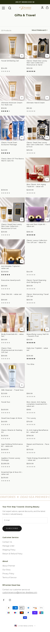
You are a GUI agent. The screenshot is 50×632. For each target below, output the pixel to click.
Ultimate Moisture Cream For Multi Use (11, 104)
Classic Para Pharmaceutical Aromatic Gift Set (12, 350)
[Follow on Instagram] (10, 600)
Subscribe (12, 528)
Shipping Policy (8, 550)
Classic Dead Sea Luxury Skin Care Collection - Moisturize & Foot (11, 226)
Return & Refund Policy (12, 554)
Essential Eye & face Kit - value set (12, 473)
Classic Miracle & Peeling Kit (11, 431)
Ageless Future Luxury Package (10, 459)
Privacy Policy (8, 574)
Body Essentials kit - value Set (12, 335)
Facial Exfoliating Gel (10, 61)
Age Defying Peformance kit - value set (12, 445)
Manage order (8, 546)
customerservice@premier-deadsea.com (19, 592)
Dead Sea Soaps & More (11, 418)
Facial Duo (5, 402)
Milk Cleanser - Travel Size (12, 390)
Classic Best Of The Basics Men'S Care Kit (12, 160)
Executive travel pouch (11, 280)
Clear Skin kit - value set (11, 294)
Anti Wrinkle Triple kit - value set (11, 267)
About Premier (8, 566)
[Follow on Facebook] (3, 600)
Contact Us (7, 542)
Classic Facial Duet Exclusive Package (9, 143)
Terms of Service (9, 577)
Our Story (6, 570)
